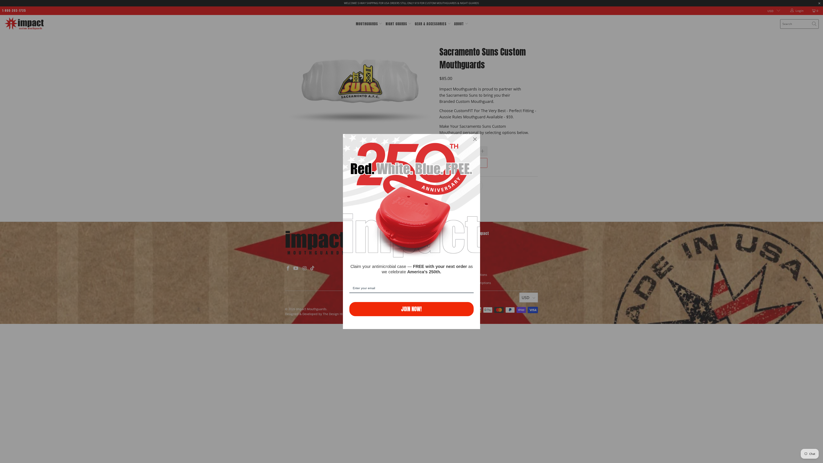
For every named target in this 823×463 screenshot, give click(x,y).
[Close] (475, 139)
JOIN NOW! (411, 309)
